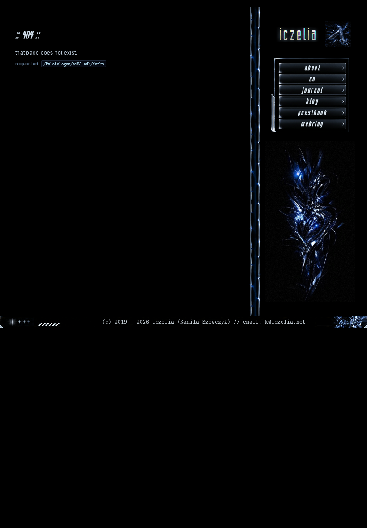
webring (312, 123)
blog (312, 101)
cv (312, 79)
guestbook (312, 112)
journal (312, 90)
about (312, 67)
